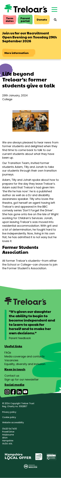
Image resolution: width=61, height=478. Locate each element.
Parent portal (25, 19)
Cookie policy (9, 417)
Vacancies (11, 360)
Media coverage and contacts (24, 356)
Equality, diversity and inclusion (24, 364)
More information (16, 53)
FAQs (7, 352)
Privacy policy (9, 412)
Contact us (11, 375)
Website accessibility (13, 422)
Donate (42, 19)
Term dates (10, 19)
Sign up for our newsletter (21, 379)
